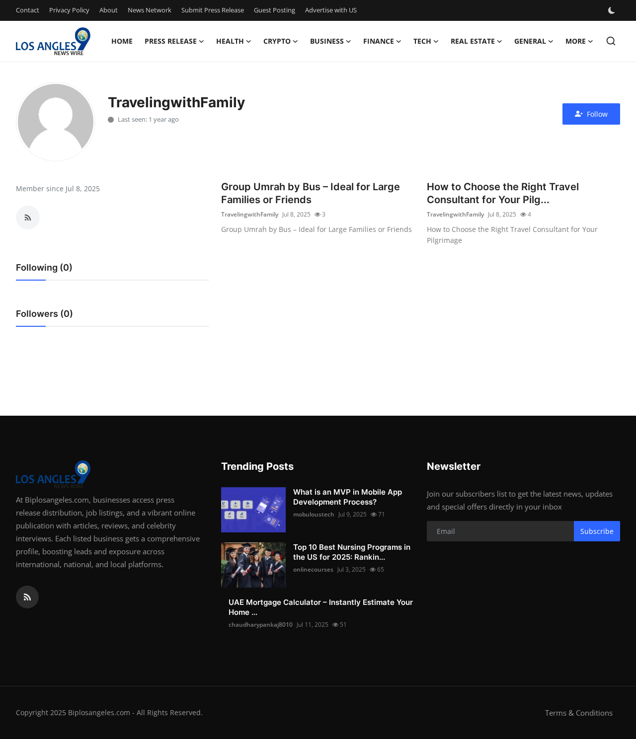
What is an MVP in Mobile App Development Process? (347, 497)
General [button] (530, 41)
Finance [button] (378, 41)
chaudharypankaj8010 (261, 624)
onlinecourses (313, 569)
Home (122, 41)
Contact (27, 9)
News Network (149, 9)
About (108, 9)
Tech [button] (422, 41)
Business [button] (327, 41)
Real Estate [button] (473, 41)
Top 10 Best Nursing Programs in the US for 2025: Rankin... (351, 552)
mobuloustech (313, 514)
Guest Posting (274, 9)
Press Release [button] (171, 41)
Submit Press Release (212, 9)
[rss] (27, 597)
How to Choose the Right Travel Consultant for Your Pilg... (503, 193)
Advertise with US (331, 9)
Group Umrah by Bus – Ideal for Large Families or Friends (310, 193)
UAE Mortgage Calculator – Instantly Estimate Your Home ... (321, 607)
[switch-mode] (612, 10)
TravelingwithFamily (249, 214)
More (575, 41)
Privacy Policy (69, 9)
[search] (611, 41)
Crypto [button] (277, 41)
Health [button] (230, 41)
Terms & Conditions (579, 713)
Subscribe (597, 531)
